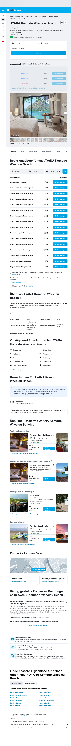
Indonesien (17, 16)
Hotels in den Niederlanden (18, 695)
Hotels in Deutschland (17, 698)
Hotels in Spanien (44, 703)
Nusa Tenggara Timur (31, 16)
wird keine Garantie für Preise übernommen (22, 716)
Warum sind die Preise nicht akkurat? (23, 728)
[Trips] (3, 36)
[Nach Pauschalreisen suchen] (3, 27)
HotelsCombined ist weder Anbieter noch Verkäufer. (28, 721)
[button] (3, 10)
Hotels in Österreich (16, 693)
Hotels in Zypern (15, 703)
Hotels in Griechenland (46, 700)
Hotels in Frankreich (45, 698)
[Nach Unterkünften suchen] (3, 19)
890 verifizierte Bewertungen (33, 37)
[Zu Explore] (3, 31)
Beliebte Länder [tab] (16, 683)
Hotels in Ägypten (16, 700)
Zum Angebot (47, 448)
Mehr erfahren (16, 274)
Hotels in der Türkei (45, 693)
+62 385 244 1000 (16, 34)
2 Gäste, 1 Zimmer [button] (18, 48)
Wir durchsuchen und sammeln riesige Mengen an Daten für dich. (32, 724)
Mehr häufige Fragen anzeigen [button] (38, 625)
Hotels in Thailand (45, 705)
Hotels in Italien (15, 705)
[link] (25, 453)
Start (11, 16)
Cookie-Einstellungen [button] (16, 283)
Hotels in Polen (44, 695)
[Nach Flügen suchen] (3, 15)
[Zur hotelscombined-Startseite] (14, 10)
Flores (43, 16)
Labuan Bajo (52, 16)
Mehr (11, 309)
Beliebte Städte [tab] (30, 683)
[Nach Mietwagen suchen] (3, 23)
